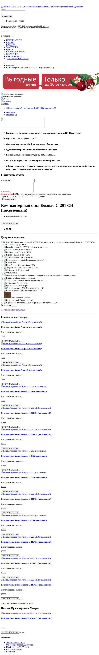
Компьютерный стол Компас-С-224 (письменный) (24, 520)
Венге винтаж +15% (33, 291)
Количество (6, 305)
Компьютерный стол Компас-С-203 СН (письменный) (26, 413)
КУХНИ (10, 42)
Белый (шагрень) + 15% (37, 247)
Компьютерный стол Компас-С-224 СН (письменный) (26, 563)
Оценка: (4, 196)
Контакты (10, 652)
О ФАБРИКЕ (12, 54)
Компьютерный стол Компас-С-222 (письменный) (24, 477)
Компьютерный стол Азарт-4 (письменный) (21, 327)
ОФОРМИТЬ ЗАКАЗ (10, 223)
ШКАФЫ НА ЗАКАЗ (15, 52)
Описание (10, 112)
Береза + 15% (24, 255)
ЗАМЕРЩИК (12, 47)
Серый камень (25, 250)
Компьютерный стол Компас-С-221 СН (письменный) (26, 542)
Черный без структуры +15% (44, 303)
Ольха (15, 273)
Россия (24, 216)
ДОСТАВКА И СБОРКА (17, 59)
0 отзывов (5, 310)
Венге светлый (26, 300)
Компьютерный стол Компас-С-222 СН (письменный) (26, 499)
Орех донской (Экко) (20, 298)
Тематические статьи (15, 642)
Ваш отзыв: (6, 192)
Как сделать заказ (14, 649)
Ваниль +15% (24, 252)
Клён (13, 262)
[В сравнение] (23, 341)
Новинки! (10, 65)
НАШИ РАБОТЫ (14, 40)
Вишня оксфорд (27, 278)
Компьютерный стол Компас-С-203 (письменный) (24, 391)
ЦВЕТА (9, 49)
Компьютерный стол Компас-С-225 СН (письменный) (26, 585)
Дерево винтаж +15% (34, 288)
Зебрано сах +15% (30, 268)
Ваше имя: (5, 180)
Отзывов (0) (11, 115)
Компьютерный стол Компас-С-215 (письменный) (24, 456)
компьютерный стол (19, 603)
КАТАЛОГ (11, 45)
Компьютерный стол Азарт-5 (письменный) (21, 348)
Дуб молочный (26, 257)
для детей (5, 603)
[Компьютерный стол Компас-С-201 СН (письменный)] (31, 108)
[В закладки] (20, 341)
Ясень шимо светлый (34, 260)
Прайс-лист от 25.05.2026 (17, 647)
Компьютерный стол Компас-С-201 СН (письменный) (26, 618)
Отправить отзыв (8, 199)
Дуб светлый (23, 270)
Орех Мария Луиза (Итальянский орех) (58, 275)
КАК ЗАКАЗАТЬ (14, 56)
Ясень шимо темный (33, 280)
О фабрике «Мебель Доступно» (20, 645)
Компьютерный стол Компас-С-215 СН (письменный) (26, 434)
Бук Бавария (22, 285)
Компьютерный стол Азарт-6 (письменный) (21, 370)
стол (31, 603)
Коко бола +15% (27, 265)
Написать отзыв (18, 310)
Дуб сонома (21, 283)
